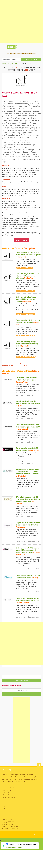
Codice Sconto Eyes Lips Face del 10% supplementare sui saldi (28, 321)
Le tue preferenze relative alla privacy (22, 844)
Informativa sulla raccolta (12, 847)
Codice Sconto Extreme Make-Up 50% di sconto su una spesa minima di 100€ (28, 425)
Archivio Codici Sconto (8, 797)
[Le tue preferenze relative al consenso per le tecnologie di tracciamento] (4, 846)
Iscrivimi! (22, 694)
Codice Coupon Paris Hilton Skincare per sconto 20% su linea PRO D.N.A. (27, 599)
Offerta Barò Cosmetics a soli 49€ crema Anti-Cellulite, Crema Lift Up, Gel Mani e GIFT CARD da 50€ (28, 499)
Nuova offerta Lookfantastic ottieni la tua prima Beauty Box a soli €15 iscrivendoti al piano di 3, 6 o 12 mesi (27, 471)
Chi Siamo (4, 806)
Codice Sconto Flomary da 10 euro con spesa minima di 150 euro (28, 576)
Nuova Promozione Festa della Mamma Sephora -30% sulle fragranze (28, 402)
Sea (40, 835)
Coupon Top (5, 792)
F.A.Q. (3, 808)
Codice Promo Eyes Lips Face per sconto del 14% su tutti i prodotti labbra (26, 299)
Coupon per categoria (8, 788)
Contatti (4, 811)
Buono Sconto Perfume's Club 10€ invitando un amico (27, 449)
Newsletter (5, 813)
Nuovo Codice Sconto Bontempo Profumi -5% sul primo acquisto (26, 379)
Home (4, 64)
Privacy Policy (5, 828)
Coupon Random (7, 790)
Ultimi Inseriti (5, 795)
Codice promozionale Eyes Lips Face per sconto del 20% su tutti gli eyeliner (28, 253)
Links (3, 804)
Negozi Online (13, 64)
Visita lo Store (21, 240)
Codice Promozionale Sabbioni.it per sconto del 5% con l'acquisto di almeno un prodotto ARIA (27, 550)
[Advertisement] (21, 21)
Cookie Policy (14, 828)
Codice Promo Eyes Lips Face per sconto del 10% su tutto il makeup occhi (27, 343)
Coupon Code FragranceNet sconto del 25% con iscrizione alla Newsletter (28, 524)
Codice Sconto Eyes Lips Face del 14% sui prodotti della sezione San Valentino (28, 276)
